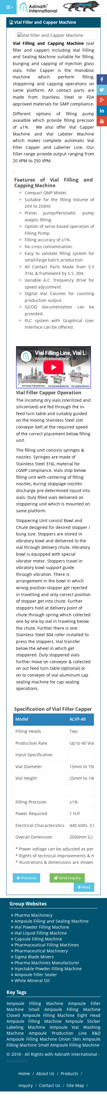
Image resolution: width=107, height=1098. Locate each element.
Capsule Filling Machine (38, 939)
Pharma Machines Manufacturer (47, 962)
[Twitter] (102, 90)
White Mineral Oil (32, 980)
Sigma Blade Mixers (34, 957)
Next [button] (85, 887)
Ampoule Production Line (58, 1033)
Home (24, 1073)
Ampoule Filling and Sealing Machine (52, 921)
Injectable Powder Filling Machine (48, 968)
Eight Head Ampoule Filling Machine (53, 1018)
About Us (45, 1073)
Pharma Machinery (33, 915)
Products (69, 1073)
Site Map (75, 1085)
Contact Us (49, 1085)
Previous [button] (28, 877)
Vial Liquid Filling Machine (41, 933)
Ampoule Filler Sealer (36, 974)
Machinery (17, 1061)
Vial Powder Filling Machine (42, 927)
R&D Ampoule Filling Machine (53, 1036)
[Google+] (102, 100)
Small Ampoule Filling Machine (64, 1009)
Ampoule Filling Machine (35, 1003)
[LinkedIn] (102, 110)
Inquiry (25, 1085)
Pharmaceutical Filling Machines (47, 945)
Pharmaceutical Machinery (41, 951)
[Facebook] (102, 79)
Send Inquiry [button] (69, 877)
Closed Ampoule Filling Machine (41, 1015)
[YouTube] (102, 121)
